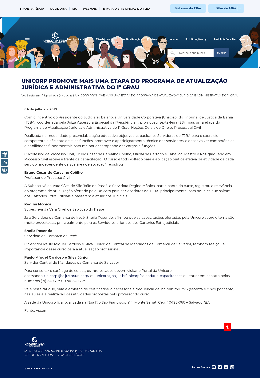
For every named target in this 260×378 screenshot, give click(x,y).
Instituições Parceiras (229, 39)
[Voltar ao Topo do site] (228, 327)
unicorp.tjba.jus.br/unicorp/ (66, 276)
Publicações (194, 39)
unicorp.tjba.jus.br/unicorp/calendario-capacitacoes (139, 276)
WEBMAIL (90, 8)
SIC (74, 8)
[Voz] (4, 162)
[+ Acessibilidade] (4, 170)
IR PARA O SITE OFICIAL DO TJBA (126, 8)
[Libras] (4, 154)
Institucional (76, 39)
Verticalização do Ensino (139, 39)
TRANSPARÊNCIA (32, 8)
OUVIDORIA (58, 8)
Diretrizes (103, 39)
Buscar (221, 52)
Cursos (169, 39)
